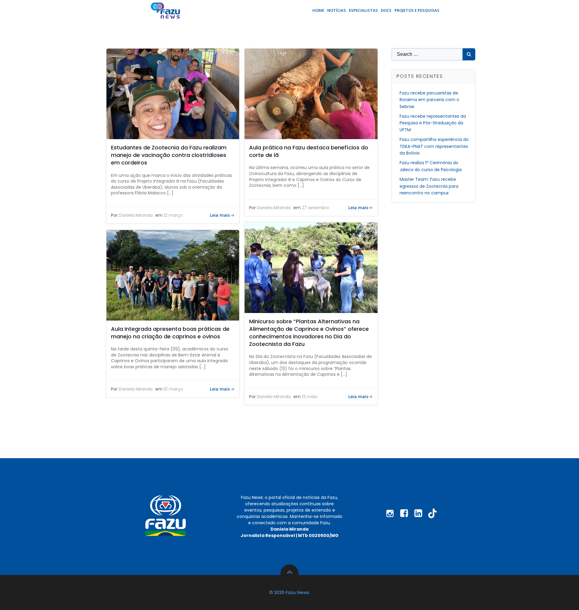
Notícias (336, 10)
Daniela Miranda (136, 215)
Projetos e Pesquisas (416, 10)
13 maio (310, 397)
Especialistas (363, 10)
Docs (386, 10)
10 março (173, 389)
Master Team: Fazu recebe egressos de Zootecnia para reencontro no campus (429, 186)
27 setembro (315, 208)
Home (318, 10)
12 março (173, 215)
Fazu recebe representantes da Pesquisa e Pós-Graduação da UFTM (433, 123)
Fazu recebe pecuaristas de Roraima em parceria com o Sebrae (429, 100)
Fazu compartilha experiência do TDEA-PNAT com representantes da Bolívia (434, 146)
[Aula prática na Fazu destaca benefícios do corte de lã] (311, 93)
